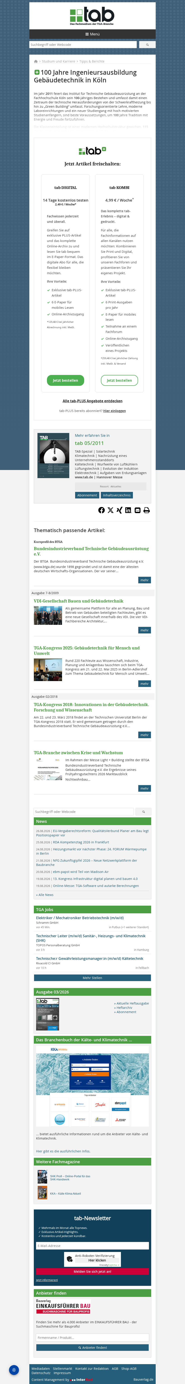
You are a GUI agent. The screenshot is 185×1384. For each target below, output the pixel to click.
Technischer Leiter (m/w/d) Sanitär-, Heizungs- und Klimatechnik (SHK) (91, 938)
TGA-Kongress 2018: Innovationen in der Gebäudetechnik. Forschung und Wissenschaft (91, 707)
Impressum (62, 1373)
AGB (115, 1368)
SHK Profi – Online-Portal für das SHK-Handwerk (70, 1178)
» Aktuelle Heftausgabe (131, 1003)
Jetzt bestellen (65, 380)
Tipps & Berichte (91, 61)
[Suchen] (147, 44)
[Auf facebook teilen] (101, 512)
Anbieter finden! (94, 1347)
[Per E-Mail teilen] (137, 510)
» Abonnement (125, 1012)
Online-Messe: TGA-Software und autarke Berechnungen (87, 886)
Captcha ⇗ (109, 1265)
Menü (95, 34)
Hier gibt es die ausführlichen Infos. (63, 1151)
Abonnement (87, 495)
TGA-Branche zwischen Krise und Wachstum (78, 752)
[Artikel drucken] (146, 510)
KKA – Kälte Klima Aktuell (65, 1193)
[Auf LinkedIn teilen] (128, 512)
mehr (145, 580)
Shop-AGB (128, 1368)
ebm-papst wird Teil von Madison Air (72, 872)
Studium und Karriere (58, 61)
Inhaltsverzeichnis (117, 495)
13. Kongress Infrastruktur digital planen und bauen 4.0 (87, 879)
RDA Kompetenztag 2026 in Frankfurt (72, 842)
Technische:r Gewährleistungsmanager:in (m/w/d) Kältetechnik (89, 958)
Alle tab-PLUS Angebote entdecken (93, 401)
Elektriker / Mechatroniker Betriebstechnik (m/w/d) (80, 917)
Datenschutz (41, 1373)
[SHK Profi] (43, 1178)
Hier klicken (97, 1260)
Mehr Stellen (92, 978)
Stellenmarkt (62, 1368)
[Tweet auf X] (110, 512)
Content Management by (51, 1379)
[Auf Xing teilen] (119, 512)
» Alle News (44, 895)
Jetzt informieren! (47, 1280)
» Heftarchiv (123, 1007)
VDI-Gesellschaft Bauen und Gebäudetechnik (78, 601)
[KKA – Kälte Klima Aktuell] (43, 1194)
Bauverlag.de (143, 1379)
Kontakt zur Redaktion (92, 1368)
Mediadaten (41, 1368)
